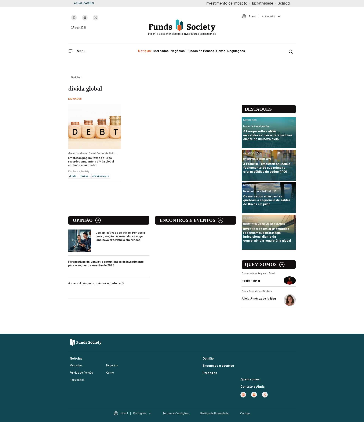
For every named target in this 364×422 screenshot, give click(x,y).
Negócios (177, 51)
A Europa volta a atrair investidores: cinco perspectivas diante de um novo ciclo (267, 135)
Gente (220, 51)
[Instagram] (85, 18)
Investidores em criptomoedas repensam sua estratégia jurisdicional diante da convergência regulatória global (267, 234)
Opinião (83, 220)
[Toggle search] (290, 51)
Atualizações (84, 3)
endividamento (100, 176)
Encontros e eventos (187, 220)
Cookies (245, 413)
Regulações (236, 51)
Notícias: (144, 51)
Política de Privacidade (214, 413)
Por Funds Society (78, 171)
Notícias (76, 358)
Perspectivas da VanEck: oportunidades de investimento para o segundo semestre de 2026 (106, 263)
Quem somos (261, 264)
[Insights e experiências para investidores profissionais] (182, 27)
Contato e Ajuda (252, 386)
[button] (267, 16)
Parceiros (209, 373)
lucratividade (249, 3)
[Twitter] (95, 18)
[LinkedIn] (74, 18)
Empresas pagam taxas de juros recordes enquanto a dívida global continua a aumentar (91, 161)
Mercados (161, 51)
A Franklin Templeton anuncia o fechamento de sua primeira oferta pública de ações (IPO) (266, 168)
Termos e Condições (175, 413)
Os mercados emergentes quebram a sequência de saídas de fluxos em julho (266, 200)
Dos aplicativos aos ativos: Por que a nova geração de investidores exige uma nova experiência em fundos (120, 236)
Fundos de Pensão (200, 51)
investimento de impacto (214, 3)
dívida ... (74, 176)
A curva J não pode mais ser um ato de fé (96, 283)
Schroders (273, 3)
